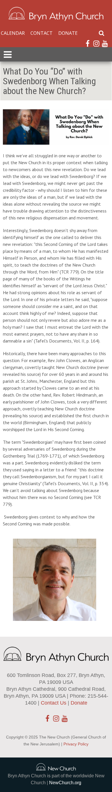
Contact (41, 33)
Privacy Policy (75, 744)
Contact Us (53, 703)
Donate (68, 33)
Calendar (13, 33)
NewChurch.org (65, 782)
